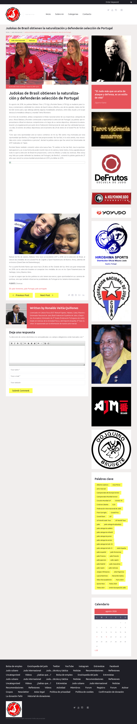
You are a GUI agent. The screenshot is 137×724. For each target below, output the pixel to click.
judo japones (101, 560)
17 (96, 637)
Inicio (48, 14)
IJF (110, 516)
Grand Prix (115, 512)
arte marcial (101, 489)
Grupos (9, 692)
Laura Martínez (102, 576)
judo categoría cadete (104, 528)
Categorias (73, 14)
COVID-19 (118, 500)
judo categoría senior (104, 540)
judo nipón (100, 568)
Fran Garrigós (102, 512)
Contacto (87, 14)
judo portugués (41, 288)
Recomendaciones (94, 670)
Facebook (114, 666)
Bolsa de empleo (14, 666)
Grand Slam (101, 516)
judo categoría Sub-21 (104, 548)
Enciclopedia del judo (37, 666)
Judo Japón (114, 560)
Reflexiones (114, 670)
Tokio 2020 (113, 584)
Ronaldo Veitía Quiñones (18, 87)
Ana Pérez (116, 485)
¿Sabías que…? (44, 675)
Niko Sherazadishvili (104, 580)
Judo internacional (16, 32)
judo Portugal (29, 288)
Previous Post (22, 295)
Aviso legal (39, 692)
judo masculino (114, 564)
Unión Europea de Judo (117, 588)
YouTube (69, 666)
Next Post (45, 295)
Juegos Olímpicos (103, 572)
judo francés (114, 556)
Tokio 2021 (101, 588)
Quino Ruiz (101, 584)
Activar (125, 687)
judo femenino (17, 288)
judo (98, 524)
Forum (88, 687)
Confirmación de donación (111, 692)
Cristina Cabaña (102, 504)
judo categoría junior (104, 536)
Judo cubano (12, 670)
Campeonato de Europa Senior (108, 493)
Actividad (61, 687)
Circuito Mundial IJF (104, 500)
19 (106, 637)
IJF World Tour (120, 520)
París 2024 (119, 580)
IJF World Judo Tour (104, 520)
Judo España (121, 548)
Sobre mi (59, 14)
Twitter (56, 666)
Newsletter (23, 692)
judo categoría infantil (105, 532)
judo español (101, 552)
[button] (11, 343)
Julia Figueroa (119, 572)
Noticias (32, 40)
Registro (101, 687)
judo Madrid (101, 564)
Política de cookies (84, 692)
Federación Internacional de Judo (109, 508)
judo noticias (113, 568)
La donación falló (14, 696)
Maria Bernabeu (118, 576)
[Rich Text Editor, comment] (47, 354)
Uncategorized (13, 675)
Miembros (75, 687)
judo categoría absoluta (112, 524)
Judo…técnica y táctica (57, 670)
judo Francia (101, 556)
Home (7, 32)
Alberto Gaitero (102, 485)
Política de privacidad (60, 692)
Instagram (84, 666)
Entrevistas (99, 666)
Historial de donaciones (39, 696)
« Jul (96, 650)
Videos (28, 675)
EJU (113, 504)
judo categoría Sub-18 (104, 544)
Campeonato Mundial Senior (107, 497)
